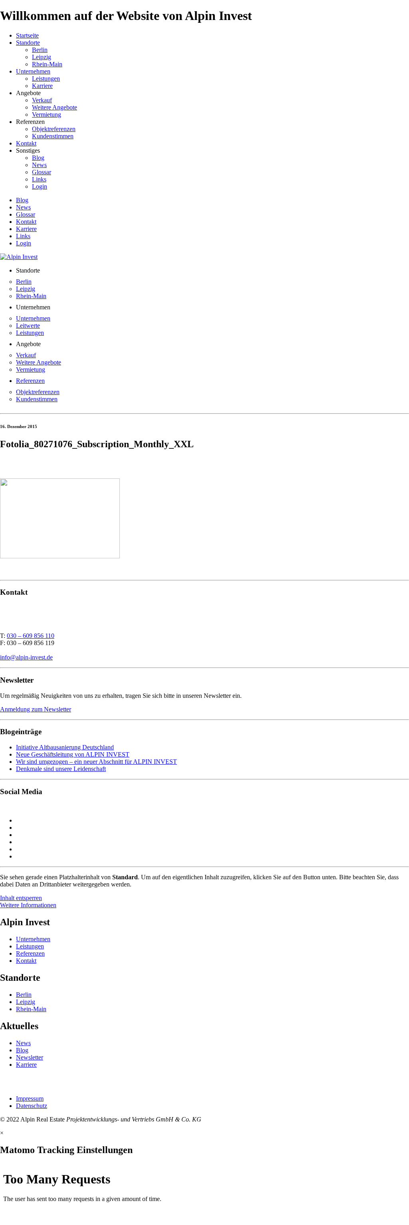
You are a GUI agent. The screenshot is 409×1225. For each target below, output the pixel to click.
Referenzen (30, 380)
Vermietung (46, 114)
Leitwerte (28, 325)
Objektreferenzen (53, 128)
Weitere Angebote (54, 107)
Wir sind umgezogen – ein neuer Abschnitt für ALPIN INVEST (96, 761)
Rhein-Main (47, 64)
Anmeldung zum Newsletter (35, 709)
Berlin (40, 49)
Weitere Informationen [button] (28, 905)
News (39, 164)
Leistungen (46, 78)
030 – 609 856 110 (30, 635)
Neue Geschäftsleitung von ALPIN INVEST (72, 754)
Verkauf (42, 100)
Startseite (27, 35)
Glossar (41, 172)
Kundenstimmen (52, 136)
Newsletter (29, 1057)
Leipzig (41, 57)
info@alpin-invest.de (26, 657)
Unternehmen (33, 71)
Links (39, 179)
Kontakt (26, 143)
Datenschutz (31, 1105)
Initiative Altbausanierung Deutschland (65, 747)
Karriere (42, 85)
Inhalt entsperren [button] (21, 897)
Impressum (30, 1098)
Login (39, 186)
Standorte (28, 42)
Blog (38, 157)
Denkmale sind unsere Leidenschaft (61, 768)
